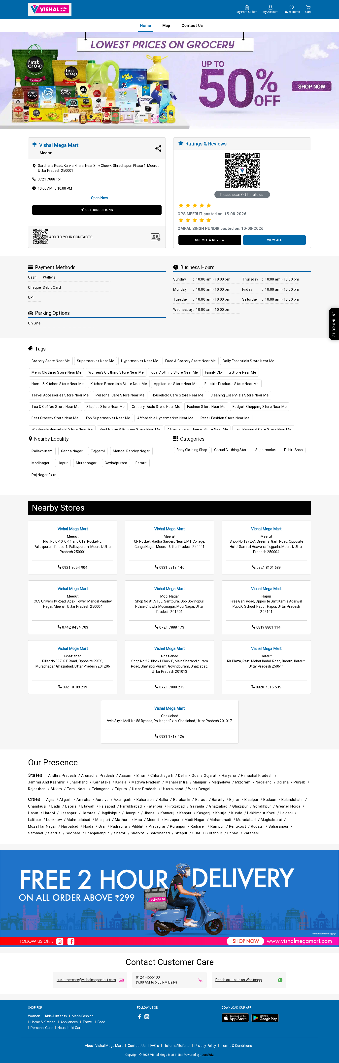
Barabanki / (184, 799)
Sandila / (57, 833)
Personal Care (42, 1028)
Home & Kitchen (43, 1022)
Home (145, 25)
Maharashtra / (179, 782)
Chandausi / (39, 806)
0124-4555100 (148, 977)
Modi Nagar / (197, 819)
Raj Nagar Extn (44, 475)
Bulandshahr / (294, 799)
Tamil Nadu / (79, 788)
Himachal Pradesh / (259, 775)
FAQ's (154, 1045)
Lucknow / (56, 819)
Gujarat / (213, 775)
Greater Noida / (290, 806)
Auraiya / (105, 799)
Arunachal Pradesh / (100, 775)
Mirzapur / (175, 819)
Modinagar (41, 463)
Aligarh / (67, 799)
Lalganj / (289, 813)
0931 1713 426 (171, 736)
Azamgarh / (125, 799)
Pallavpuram (42, 451)
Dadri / (58, 806)
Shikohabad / (162, 833)
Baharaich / (147, 799)
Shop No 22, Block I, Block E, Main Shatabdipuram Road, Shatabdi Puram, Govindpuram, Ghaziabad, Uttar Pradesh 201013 (169, 666)
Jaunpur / (134, 813)
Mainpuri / (105, 819)
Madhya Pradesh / (149, 782)
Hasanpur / (70, 813)
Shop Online (334, 324)
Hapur (63, 463)
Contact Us (136, 1045)
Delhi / (185, 775)
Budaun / (272, 799)
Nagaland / (266, 782)
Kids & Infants (56, 1016)
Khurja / (223, 813)
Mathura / (125, 819)
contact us (192, 25)
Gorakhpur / (264, 806)
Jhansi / (152, 813)
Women (34, 1016)
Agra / (52, 799)
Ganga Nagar (72, 451)
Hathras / (91, 813)
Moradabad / (248, 819)
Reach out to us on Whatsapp (238, 980)
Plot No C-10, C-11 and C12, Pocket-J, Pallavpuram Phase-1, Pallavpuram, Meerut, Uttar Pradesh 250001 (73, 546)
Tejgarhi (98, 451)
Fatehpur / (157, 806)
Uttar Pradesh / (147, 788)
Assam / (127, 775)
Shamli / (122, 833)
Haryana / (231, 775)
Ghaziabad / (220, 806)
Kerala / (123, 782)
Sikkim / (59, 788)
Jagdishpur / (113, 813)
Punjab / (302, 782)
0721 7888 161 (50, 179)
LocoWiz (208, 1055)
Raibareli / (200, 826)
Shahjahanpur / (99, 833)
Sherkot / (140, 833)
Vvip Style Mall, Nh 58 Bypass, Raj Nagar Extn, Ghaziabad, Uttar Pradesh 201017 (169, 721)
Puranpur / (180, 826)
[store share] (158, 148)
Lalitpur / (37, 819)
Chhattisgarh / (164, 775)
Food (101, 1022)
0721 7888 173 (171, 627)
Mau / (141, 819)
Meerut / (155, 819)
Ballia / (166, 799)
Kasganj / (206, 813)
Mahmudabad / (81, 819)
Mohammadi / (223, 819)
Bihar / (143, 775)
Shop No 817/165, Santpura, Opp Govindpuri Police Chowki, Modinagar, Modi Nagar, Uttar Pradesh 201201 (169, 606)
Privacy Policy (205, 1045)
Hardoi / (51, 813)
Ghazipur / (242, 806)
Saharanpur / (281, 826)
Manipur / (202, 782)
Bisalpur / (253, 799)
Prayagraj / (159, 826)
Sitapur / (183, 833)
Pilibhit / (140, 826)
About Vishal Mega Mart (104, 1045)
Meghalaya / (223, 782)
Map (166, 25)
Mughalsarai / (274, 819)
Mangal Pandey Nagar (131, 451)
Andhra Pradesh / (64, 775)
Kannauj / (170, 813)
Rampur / (219, 826)
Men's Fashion (83, 1016)
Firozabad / (179, 806)
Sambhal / (38, 833)
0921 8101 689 (269, 567)
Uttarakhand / (175, 788)
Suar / (198, 833)
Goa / (198, 775)
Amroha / (85, 799)
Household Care (70, 1028)
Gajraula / (199, 806)
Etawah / (90, 806)
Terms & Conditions (236, 1045)
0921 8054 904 (75, 567)
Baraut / (203, 799)
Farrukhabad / (133, 806)
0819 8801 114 (268, 627)
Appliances (69, 1022)
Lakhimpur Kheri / (263, 813)
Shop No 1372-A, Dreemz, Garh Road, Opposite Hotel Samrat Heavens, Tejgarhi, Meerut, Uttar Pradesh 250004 (266, 546)
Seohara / (75, 833)
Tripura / (123, 788)
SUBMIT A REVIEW (210, 240)
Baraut (141, 463)
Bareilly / (220, 799)
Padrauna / (121, 826)
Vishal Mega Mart (73, 528)
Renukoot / (240, 826)
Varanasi (251, 833)
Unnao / (235, 833)
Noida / (91, 826)
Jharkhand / (81, 782)
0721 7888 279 (171, 687)
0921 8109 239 (75, 687)
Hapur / (35, 813)
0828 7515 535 (268, 687)
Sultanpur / (216, 833)
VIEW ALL (274, 240)
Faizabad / (110, 806)
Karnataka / (104, 782)
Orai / (104, 826)
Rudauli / (260, 826)
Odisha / (285, 782)
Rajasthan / (39, 788)
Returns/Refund (177, 1045)
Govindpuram (116, 463)
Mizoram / (245, 782)
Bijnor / (236, 799)
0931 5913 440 (171, 567)
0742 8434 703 (75, 627)
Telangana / (103, 788)
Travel (88, 1022)
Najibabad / (72, 826)
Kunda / (239, 813)
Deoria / (73, 806)
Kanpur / (188, 813)
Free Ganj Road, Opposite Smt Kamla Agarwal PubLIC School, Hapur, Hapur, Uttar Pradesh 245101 (266, 606)
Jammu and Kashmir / (48, 782)
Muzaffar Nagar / (44, 826)
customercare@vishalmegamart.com (86, 980)
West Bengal (199, 788)
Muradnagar (86, 463)
